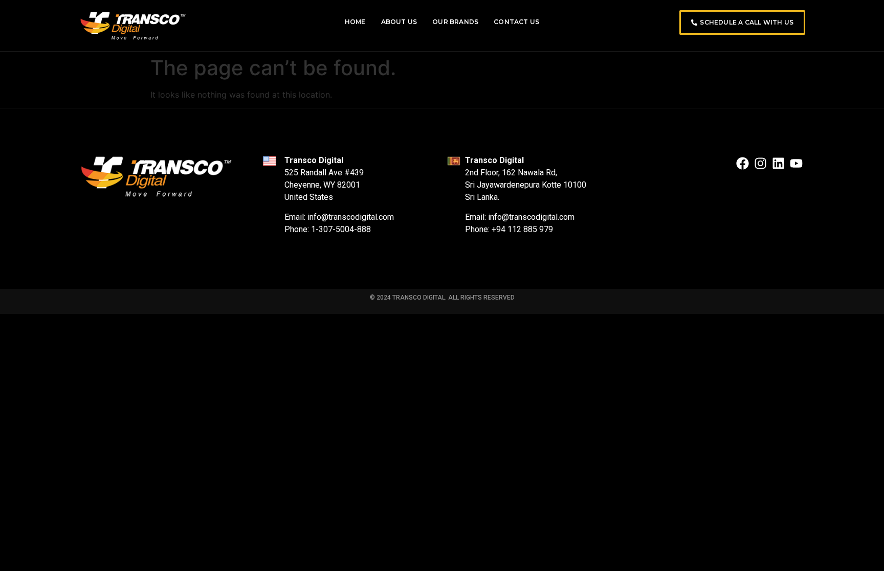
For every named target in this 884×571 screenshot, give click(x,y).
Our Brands (455, 22)
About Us (399, 22)
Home (355, 22)
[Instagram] (760, 163)
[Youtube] (796, 163)
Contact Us (516, 22)
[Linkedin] (778, 163)
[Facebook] (743, 163)
